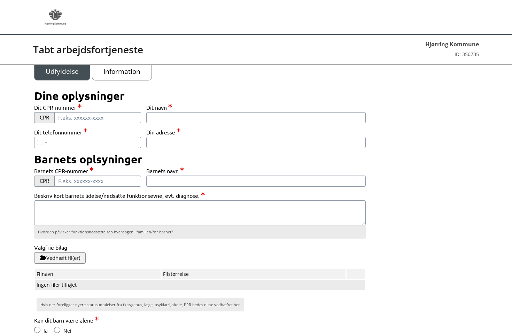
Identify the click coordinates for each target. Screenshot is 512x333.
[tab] (62, 72)
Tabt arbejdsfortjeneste (88, 49)
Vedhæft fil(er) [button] (62, 257)
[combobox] (256, 142)
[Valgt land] (41, 142)
